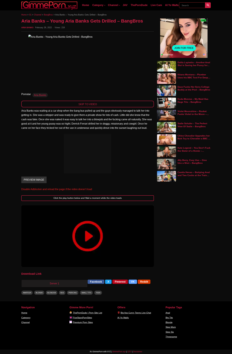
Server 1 (54, 283)
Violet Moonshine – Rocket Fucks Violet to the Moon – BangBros (192, 114)
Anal (168, 312)
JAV (125, 5)
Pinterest (120, 281)
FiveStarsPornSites (82, 317)
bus (62, 293)
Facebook (96, 281)
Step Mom (171, 327)
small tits (86, 293)
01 (30, 15)
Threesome (171, 336)
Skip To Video (87, 104)
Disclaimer (137, 352)
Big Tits (169, 317)
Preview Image (34, 179)
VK (133, 281)
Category (97, 5)
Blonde (169, 322)
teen (98, 293)
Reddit (144, 281)
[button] (87, 236)
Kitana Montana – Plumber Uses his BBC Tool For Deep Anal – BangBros (193, 77)
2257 (129, 352)
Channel (113, 5)
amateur (27, 293)
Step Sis (170, 332)
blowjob (51, 293)
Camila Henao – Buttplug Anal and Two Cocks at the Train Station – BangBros (194, 175)
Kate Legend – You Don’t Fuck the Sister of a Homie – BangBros (194, 151)
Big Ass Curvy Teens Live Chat (136, 312)
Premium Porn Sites (83, 322)
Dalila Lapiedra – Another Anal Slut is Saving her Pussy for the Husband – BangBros (194, 65)
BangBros (48, 15)
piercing (72, 293)
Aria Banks (27, 27)
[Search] (208, 5)
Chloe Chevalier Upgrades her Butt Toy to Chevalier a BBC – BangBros (194, 138)
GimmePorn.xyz (119, 352)
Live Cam (156, 5)
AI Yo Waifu (172, 5)
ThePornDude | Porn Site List (87, 312)
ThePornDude (139, 5)
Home (85, 5)
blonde (39, 293)
